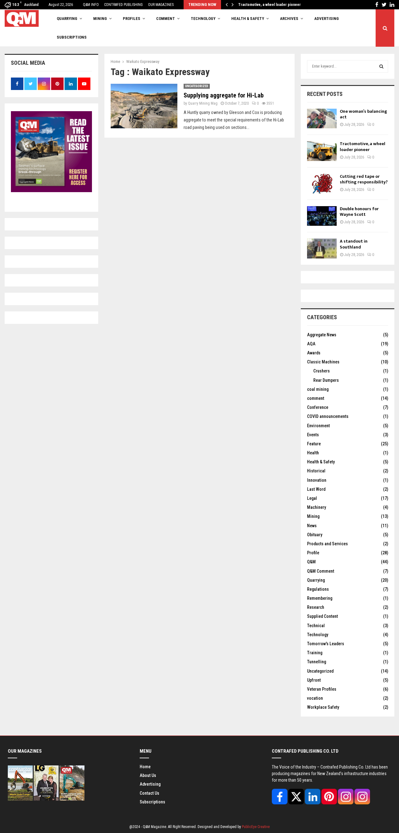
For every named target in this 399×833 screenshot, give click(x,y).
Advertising (326, 18)
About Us (148, 775)
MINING (100, 18)
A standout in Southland (354, 244)
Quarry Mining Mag (203, 103)
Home (145, 766)
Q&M (311, 561)
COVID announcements (328, 416)
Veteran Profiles (321, 689)
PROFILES (131, 18)
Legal (312, 498)
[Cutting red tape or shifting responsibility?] (322, 183)
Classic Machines (323, 361)
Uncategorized (196, 86)
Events (313, 434)
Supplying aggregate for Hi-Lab (224, 95)
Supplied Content (322, 616)
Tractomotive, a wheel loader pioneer (273, 4)
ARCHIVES (289, 18)
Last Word (316, 489)
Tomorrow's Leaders (325, 643)
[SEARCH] (381, 66)
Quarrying (316, 580)
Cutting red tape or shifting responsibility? (364, 179)
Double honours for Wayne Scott (359, 211)
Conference (317, 407)
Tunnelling (316, 661)
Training (314, 652)
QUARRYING (67, 18)
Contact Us (149, 793)
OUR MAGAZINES (161, 4)
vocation (315, 698)
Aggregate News (321, 334)
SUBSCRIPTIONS (72, 37)
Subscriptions (152, 801)
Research (315, 607)
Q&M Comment (320, 571)
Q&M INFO (91, 4)
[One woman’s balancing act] (322, 118)
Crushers (321, 370)
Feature (314, 443)
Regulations (318, 589)
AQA (311, 343)
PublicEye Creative (256, 827)
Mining (313, 516)
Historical (316, 470)
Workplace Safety (323, 707)
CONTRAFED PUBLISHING (123, 4)
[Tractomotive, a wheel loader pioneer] (322, 151)
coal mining (318, 389)
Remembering (319, 598)
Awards (313, 352)
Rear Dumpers (326, 380)
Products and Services (327, 543)
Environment (318, 425)
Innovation (316, 480)
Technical (316, 625)
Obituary (314, 534)
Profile (313, 552)
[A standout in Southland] (322, 248)
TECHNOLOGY (203, 18)
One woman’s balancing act (363, 114)
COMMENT (165, 18)
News (312, 525)
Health (313, 452)
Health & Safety (247, 18)
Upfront (314, 680)
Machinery (316, 507)
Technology (317, 634)
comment (315, 398)
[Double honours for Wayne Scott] (322, 216)
